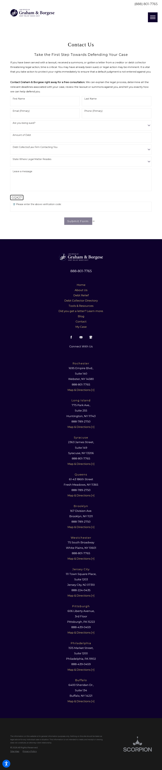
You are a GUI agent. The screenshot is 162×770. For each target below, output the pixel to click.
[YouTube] (81, 337)
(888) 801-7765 (146, 4)
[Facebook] (71, 337)
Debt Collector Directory (81, 300)
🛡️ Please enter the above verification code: (37, 204)
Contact (81, 321)
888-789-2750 (81, 421)
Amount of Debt (22, 135)
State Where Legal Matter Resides (32, 159)
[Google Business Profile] (90, 337)
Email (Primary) (21, 111)
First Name (19, 98)
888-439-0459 (81, 627)
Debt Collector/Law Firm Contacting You (35, 147)
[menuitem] (81, 285)
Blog (81, 316)
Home (81, 284)
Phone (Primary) (93, 111)
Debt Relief (81, 295)
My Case (81, 326)
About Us (81, 290)
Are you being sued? (24, 123)
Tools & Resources (81, 305)
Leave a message (22, 171)
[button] (6, 764)
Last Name (90, 98)
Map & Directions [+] (81, 390)
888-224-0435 (81, 590)
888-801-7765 (81, 271)
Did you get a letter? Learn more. (81, 311)
